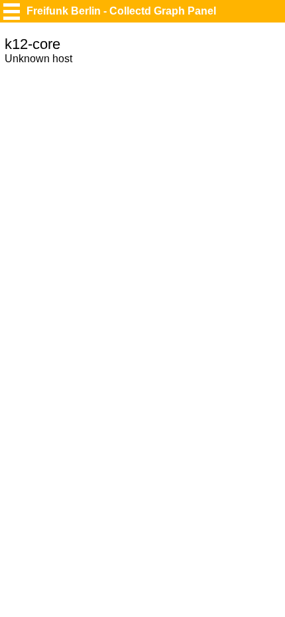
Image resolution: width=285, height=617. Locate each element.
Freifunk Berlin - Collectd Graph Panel (121, 11)
